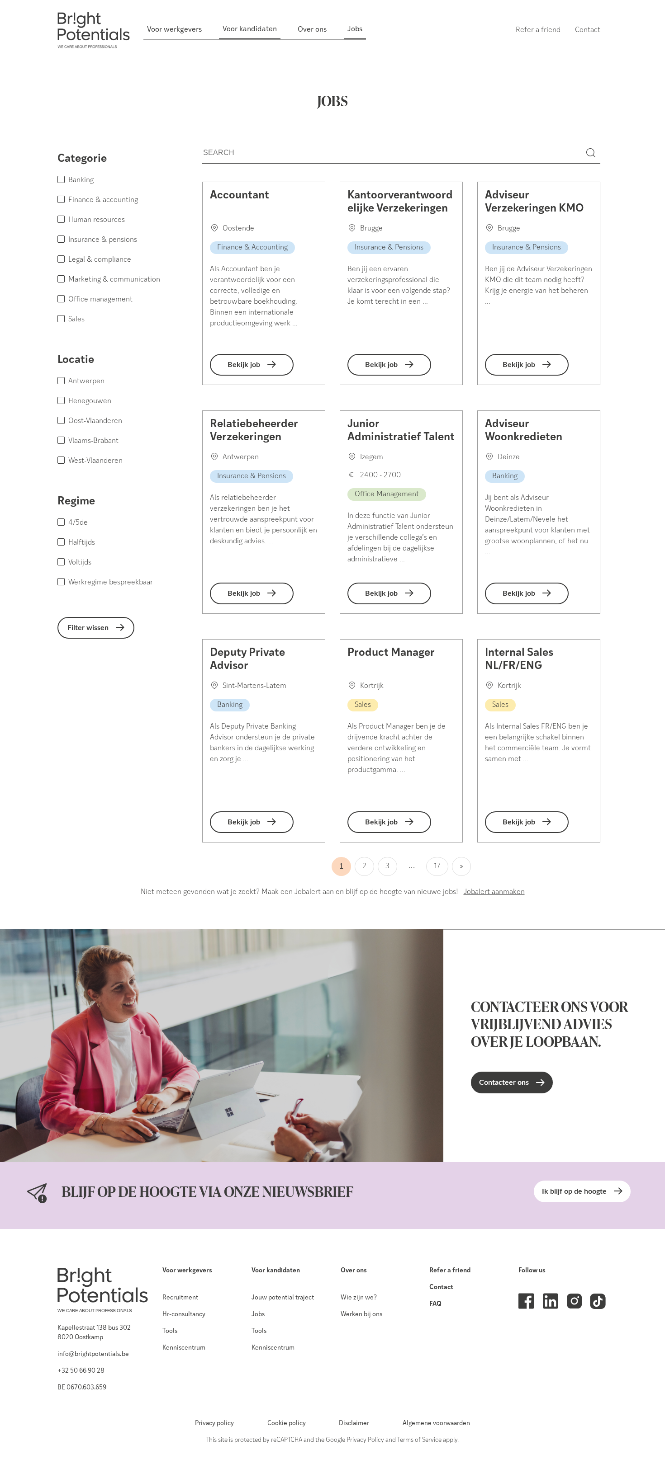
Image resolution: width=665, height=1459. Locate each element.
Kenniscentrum (183, 1348)
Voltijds (79, 562)
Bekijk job (244, 364)
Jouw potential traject (283, 1297)
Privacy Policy (365, 1440)
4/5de (78, 523)
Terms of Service (419, 1440)
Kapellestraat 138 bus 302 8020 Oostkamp (94, 1333)
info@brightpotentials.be (93, 1354)
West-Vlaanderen (95, 461)
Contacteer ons (504, 1082)
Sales (76, 319)
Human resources (96, 220)
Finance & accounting (103, 200)
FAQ (435, 1304)
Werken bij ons (361, 1314)
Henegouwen (89, 401)
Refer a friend (449, 1270)
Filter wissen (88, 627)
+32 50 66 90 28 (80, 1371)
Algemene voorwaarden (436, 1423)
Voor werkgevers (187, 1270)
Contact (441, 1287)
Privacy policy (214, 1423)
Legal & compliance (99, 260)
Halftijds (81, 542)
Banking (81, 180)
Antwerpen (86, 381)
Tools (169, 1331)
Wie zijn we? (359, 1297)
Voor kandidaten (276, 1270)
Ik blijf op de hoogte (574, 1191)
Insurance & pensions (102, 240)
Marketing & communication (114, 279)
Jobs (258, 1314)
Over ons (354, 1270)
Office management (100, 299)
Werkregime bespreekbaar (110, 582)
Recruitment (180, 1297)
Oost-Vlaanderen (95, 421)
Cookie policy (286, 1423)
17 (437, 866)
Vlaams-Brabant (93, 441)
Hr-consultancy (183, 1314)
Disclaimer (354, 1423)
